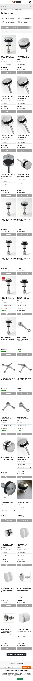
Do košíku (9, 72)
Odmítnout (13, 678)
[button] (2, 9)
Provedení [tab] (7, 27)
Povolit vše (20, 678)
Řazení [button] (5, 31)
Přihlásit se (26, 667)
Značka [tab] (16, 27)
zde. (24, 675)
